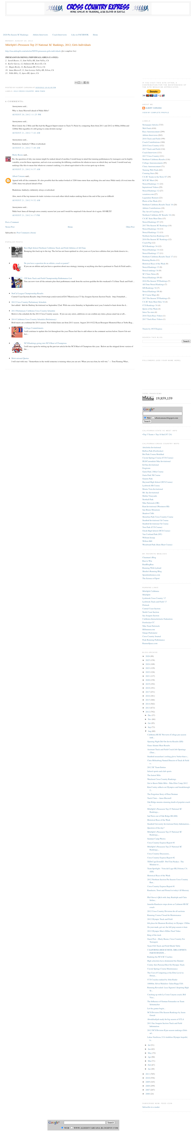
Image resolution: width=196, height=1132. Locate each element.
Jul (149, 1045)
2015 (148, 699)
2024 (148, 664)
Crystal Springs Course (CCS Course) (157, 457)
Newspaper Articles (150, 124)
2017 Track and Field (151, 149)
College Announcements (152, 162)
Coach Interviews (59, 34)
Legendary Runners (150, 197)
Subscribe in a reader (151, 1107)
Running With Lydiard (151, 568)
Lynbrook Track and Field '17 (154, 601)
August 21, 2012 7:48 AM (26, 147)
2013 (148, 707)
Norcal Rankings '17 (150, 253)
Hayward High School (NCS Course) (157, 482)
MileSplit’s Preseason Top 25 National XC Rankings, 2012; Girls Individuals (48, 45)
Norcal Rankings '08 (150, 291)
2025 (148, 660)
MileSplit (146, 594)
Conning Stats (148, 173)
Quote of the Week (150, 308)
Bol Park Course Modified (153, 454)
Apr (149, 1057)
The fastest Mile (154, 775)
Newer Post (10, 226)
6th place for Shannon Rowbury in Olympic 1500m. (168, 923)
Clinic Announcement (151, 166)
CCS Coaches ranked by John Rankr (162, 979)
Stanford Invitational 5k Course (155, 523)
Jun (149, 1049)
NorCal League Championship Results (27, 293)
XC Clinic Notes (149, 274)
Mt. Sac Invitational (150, 492)
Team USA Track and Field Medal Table (163, 945)
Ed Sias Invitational (150, 464)
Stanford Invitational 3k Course (155, 520)
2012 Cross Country (24, 91)
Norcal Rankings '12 (150, 190)
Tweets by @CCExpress (152, 328)
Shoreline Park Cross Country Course (157, 516)
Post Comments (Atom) (26, 232)
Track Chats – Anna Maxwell (159, 798)
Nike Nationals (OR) (150, 503)
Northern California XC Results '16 (156, 215)
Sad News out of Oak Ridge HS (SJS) (162, 816)
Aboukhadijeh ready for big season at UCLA (165, 1019)
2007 (148, 1089)
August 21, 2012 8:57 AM (26, 169)
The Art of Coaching (150, 211)
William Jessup (148, 537)
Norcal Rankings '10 (150, 228)
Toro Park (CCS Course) (152, 527)
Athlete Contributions (151, 208)
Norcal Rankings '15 (150, 267)
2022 (148, 672)
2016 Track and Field (151, 138)
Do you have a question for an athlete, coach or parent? (46, 263)
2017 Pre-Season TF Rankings (154, 298)
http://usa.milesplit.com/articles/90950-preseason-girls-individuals (33, 51)
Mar (150, 1061)
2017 (148, 691)
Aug (150, 731)
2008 (148, 1085)
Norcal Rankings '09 (150, 277)
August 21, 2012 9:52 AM (26, 200)
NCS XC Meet (148, 180)
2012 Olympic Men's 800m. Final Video (164, 931)
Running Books (149, 260)
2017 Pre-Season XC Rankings (155, 225)
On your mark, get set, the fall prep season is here (167, 927)
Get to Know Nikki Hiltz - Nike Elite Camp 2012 (167, 783)
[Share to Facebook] (84, 82)
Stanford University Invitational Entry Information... (168, 823)
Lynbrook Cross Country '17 (154, 598)
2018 (148, 687)
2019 (148, 684)
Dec (150, 715)
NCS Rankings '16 (150, 246)
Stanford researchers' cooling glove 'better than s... (167, 756)
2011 (148, 1073)
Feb (149, 1064)
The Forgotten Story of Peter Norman (162, 794)
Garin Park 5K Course (151, 475)
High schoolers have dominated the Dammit (165, 960)
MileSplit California (150, 591)
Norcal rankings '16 (150, 270)
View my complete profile (155, 112)
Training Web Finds (150, 169)
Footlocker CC (148, 622)
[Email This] (76, 82)
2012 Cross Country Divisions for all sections (166, 911)
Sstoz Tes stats (148, 312)
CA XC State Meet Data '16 (153, 301)
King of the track (154, 935)
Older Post (130, 226)
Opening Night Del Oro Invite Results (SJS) (165, 741)
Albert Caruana (18, 176)
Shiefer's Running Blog (152, 571)
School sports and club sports (159, 771)
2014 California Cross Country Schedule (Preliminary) (33, 319)
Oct (149, 723)
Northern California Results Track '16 (157, 204)
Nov (150, 719)
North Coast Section (150, 612)
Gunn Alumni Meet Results (158, 745)
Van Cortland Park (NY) (152, 534)
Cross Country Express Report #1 (161, 886)
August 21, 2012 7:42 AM (26, 132)
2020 (148, 680)
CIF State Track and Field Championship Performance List (48, 278)
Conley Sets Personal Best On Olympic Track (166, 964)
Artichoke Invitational (151, 447)
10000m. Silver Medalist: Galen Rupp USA (165, 983)
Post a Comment (12, 222)
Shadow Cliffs (148, 513)
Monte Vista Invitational (152, 489)
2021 (148, 676)
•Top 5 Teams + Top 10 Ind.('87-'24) (157, 434)
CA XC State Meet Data (152, 218)
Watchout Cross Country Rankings (161, 779)
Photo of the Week (150, 201)
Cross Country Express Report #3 (161, 842)
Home (95, 34)
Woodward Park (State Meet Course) (157, 544)
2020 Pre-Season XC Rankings (15, 34)
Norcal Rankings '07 (150, 222)
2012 (148, 711)
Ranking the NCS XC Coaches (159, 956)
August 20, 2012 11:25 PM (26, 114)
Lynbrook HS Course (151, 485)
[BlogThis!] (79, 82)
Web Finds (40, 91)
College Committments (33, 328)
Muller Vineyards (149, 495)
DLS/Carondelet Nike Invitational (156, 461)
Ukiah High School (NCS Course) (156, 530)
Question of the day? (155, 827)
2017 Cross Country (150, 156)
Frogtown (146, 468)
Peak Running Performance (153, 639)
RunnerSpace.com (149, 643)
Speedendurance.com (151, 574)
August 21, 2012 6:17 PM (26, 215)
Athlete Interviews (40, 34)
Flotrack (145, 605)
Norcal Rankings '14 (150, 249)
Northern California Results (153, 159)
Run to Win (147, 561)
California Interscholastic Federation (157, 619)
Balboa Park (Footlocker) (152, 450)
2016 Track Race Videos (152, 315)
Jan (149, 1068)
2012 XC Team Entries (156, 767)
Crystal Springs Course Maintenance (162, 968)
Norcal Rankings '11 (150, 183)
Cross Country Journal (151, 636)
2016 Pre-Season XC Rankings (155, 239)
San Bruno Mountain (151, 509)
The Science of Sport (151, 578)
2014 (148, 703)
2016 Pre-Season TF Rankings (154, 281)
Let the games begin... (156, 1008)
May (150, 1053)
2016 (148, 695)
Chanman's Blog (149, 557)
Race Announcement (151, 131)
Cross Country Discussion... (158, 853)
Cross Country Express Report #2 (161, 857)
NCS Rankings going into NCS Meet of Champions (45, 343)
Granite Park (147, 478)
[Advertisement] (98, 24)
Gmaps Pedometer (149, 632)
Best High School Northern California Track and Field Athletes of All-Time (55, 247)
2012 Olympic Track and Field (160, 919)
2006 (148, 1093)
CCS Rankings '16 (150, 305)
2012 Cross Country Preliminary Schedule (28, 302)
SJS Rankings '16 (149, 287)
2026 (148, 656)
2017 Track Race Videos (152, 319)
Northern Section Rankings (153, 235)
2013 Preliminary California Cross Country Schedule (33, 310)
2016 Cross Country (150, 145)
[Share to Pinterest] (87, 82)
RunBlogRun (148, 564)
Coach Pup (146, 242)
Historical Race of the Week (153, 263)
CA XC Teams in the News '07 (154, 176)
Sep (149, 727)
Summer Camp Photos (156, 838)
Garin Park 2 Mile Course (152, 471)
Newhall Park (147, 499)
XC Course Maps (149, 294)
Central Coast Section (151, 608)
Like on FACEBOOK (80, 34)
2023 (148, 668)
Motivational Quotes (20, 358)
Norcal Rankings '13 (150, 232)
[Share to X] (81, 82)
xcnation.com (148, 194)
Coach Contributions (151, 142)
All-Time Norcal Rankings (153, 284)
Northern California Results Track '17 (157, 256)
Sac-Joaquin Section (150, 615)
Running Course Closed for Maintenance (164, 915)
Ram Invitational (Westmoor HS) (155, 506)
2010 (148, 1077)
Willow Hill (147, 541)
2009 (148, 1081)
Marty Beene (17, 154)
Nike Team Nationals (151, 626)
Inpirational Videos (150, 187)
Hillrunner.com (148, 629)
